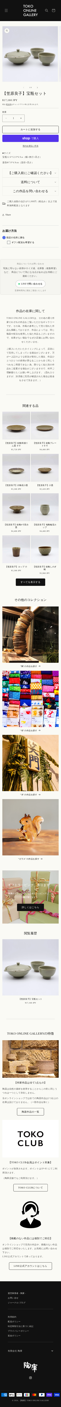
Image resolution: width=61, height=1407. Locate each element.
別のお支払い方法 (30, 146)
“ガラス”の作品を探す (28, 859)
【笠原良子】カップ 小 (16, 567)
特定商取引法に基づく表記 (20, 1326)
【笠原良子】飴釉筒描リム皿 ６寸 (16, 444)
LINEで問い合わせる (32, 284)
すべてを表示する (30, 582)
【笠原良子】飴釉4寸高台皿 (16, 525)
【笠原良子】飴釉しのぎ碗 (44, 568)
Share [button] (8, 215)
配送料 (8, 104)
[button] (6, 10)
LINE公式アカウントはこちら (30, 1266)
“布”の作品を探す (28, 730)
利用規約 (12, 1317)
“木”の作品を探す (28, 794)
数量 (4, 112)
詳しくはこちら (30, 907)
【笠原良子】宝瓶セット (30, 999)
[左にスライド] (23, 87)
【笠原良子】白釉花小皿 (16, 485)
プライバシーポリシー (18, 1331)
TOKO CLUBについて (30, 1187)
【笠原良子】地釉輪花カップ (44, 525)
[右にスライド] (37, 87)
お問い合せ (13, 1298)
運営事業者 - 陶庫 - (17, 1293)
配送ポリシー (14, 1321)
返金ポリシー (14, 1335)
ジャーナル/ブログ (16, 1302)
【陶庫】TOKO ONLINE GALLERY (34, 1400)
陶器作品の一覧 (30, 1112)
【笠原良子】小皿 (44, 485)
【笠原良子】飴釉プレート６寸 (44, 444)
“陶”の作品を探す (28, 666)
